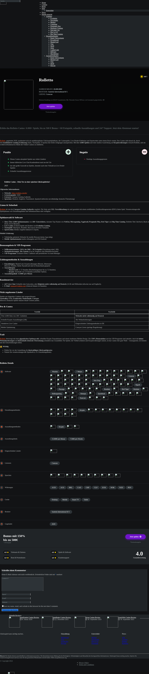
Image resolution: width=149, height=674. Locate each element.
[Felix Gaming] (66, 376)
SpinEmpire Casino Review (29, 617)
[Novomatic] (87, 385)
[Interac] (66, 410)
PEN (129, 487)
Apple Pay (64, 641)
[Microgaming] (60, 385)
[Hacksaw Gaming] (73, 380)
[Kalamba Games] (113, 380)
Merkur (94, 637)
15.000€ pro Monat (58, 439)
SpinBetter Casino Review (62, 617)
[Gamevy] (108, 376)
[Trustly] (66, 414)
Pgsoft (138, 385)
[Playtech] (77, 389)
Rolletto (2, 141)
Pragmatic (95, 643)
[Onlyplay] (108, 385)
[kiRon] (119, 380)
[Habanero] (66, 380)
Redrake (136, 389)
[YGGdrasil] (105, 398)
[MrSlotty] (73, 385)
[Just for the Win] (106, 380)
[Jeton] (73, 410)
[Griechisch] (83, 475)
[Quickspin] (91, 389)
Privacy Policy (84, 663)
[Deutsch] (53, 475)
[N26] (104, 410)
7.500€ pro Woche (76, 439)
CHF (87, 487)
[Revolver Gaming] (145, 389)
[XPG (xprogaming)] (98, 398)
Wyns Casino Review (92, 617)
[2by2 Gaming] (70, 371)
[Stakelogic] (131, 393)
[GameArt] (101, 376)
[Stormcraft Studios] (138, 393)
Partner (124, 641)
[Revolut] (125, 410)
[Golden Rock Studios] (60, 380)
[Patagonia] (129, 385)
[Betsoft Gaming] (116, 371)
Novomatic (95, 639)
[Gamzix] (122, 376)
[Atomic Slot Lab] (102, 371)
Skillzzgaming (57, 394)
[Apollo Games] (88, 371)
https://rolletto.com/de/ (19, 193)
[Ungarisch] (117, 475)
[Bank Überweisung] (53, 427)
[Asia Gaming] (95, 371)
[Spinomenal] (118, 393)
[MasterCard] (90, 410)
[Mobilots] (66, 385)
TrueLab (83, 398)
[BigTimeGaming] (123, 371)
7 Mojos (79, 372)
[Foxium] (80, 376)
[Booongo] (143, 371)
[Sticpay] (60, 414)
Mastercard (65, 637)
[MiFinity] (97, 410)
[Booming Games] (137, 371)
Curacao (55, 463)
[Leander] (133, 380)
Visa (62, 639)
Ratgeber (125, 643)
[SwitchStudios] (53, 398)
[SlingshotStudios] (67, 393)
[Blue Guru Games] (130, 371)
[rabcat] (98, 389)
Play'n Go (95, 641)
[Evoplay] (60, 376)
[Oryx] (115, 385)
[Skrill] (53, 414)
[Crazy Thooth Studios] (53, 376)
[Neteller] (111, 410)
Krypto (82, 410)
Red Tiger (125, 389)
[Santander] (132, 410)
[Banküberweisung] (53, 410)
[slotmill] (74, 393)
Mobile (64, 500)
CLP (95, 487)
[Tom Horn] (73, 398)
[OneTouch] (101, 385)
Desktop (55, 500)
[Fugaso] (87, 376)
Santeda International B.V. (61, 512)
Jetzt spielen (51, 106)
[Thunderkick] (60, 398)
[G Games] (94, 376)
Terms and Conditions (86, 665)
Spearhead (101, 394)
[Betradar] (109, 371)
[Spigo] (111, 393)
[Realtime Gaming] (116, 389)
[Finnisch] (69, 475)
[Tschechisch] (110, 475)
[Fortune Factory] (73, 376)
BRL (70, 487)
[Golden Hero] (53, 380)
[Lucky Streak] (140, 380)
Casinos (124, 639)
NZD (121, 487)
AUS (62, 487)
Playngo (61, 389)
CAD (79, 487)
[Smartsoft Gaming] (92, 393)
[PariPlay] (122, 385)
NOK (113, 487)
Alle (123, 637)
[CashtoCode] (60, 410)
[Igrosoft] (87, 380)
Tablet (86, 500)
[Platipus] (53, 389)
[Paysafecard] (118, 410)
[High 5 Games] (80, 380)
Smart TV (75, 500)
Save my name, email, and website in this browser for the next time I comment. (31, 606)
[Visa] (73, 414)
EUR (104, 487)
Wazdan (55, 372)
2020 (53, 524)
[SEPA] (139, 410)
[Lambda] (126, 380)
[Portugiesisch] (96, 475)
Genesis (131, 376)
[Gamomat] (115, 376)
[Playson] (70, 389)
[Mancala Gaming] (53, 385)
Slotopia (83, 394)
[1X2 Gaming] (63, 371)
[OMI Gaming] (94, 385)
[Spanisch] (103, 475)
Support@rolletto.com (18, 286)
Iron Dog (97, 380)
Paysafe (63, 643)
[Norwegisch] (90, 475)
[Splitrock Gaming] (125, 393)
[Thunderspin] (66, 398)
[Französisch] (76, 475)
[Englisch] (61, 475)
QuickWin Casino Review (127, 617)
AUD (54, 487)
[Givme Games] (140, 376)
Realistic (107, 389)
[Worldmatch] (91, 398)
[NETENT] (80, 385)
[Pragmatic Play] (84, 389)
